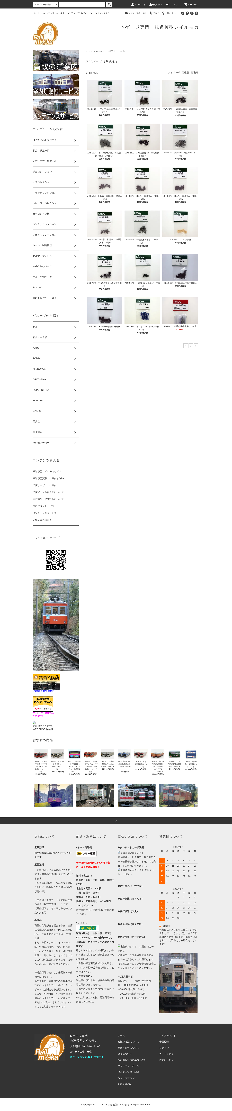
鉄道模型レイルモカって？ (47, 471)
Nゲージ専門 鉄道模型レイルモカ (160, 27)
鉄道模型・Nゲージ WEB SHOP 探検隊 (43, 727)
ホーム (37, 13)
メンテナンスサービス (45, 513)
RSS (120, 1084)
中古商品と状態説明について (48, 499)
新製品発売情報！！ (43, 520)
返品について (125, 1053)
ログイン (174, 4)
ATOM (127, 1084)
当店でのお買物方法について (48, 492)
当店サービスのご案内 (45, 485)
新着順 (194, 72)
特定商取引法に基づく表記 (132, 1060)
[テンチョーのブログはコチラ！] (46, 682)
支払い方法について (128, 1041)
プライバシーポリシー (129, 1066)
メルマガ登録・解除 (137, 13)
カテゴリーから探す (55, 13)
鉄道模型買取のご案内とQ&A (48, 478)
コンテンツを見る (101, 13)
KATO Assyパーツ (100, 51)
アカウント (140, 4)
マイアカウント (167, 1035)
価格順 (185, 72)
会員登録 (157, 4)
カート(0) (193, 4)
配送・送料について (128, 1047)
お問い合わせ (171, 13)
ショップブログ (126, 1078)
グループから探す (79, 13)
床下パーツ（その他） (117, 51)
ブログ (156, 13)
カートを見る (166, 1053)
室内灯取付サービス (43, 506)
